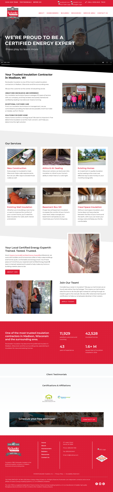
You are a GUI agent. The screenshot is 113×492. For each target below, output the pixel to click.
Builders (65, 13)
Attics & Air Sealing (53, 168)
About (41, 13)
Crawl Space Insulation (90, 207)
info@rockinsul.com (72, 455)
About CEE (12, 272)
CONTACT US (89, 419)
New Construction (16, 168)
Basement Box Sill (52, 207)
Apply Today (68, 301)
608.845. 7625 (98, 2)
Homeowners (52, 13)
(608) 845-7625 (72, 448)
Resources (76, 13)
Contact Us (102, 13)
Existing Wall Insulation (19, 207)
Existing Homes (86, 168)
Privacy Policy (59, 474)
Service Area (89, 13)
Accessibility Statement (72, 474)
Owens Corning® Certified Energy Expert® (24, 255)
